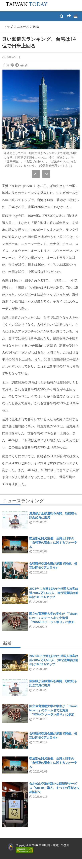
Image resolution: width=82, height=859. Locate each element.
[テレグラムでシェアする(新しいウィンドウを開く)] (17, 65)
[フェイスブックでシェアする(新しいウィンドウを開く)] (4, 65)
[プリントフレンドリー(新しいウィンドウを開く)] (22, 65)
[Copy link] (26, 65)
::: (4, 2)
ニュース (23, 26)
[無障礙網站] (24, 849)
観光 (36, 26)
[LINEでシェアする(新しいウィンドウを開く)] (12, 65)
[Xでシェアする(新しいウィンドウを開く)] (8, 65)
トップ (8, 26)
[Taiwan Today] (25, 5)
